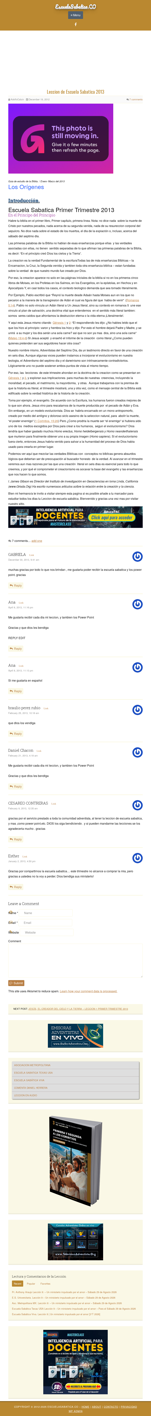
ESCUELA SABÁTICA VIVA (29, 1080)
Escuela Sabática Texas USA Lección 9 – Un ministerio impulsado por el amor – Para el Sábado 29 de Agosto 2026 (74, 1308)
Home (85, 1406)
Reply (18, 585)
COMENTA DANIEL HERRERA (31, 1087)
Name (13, 913)
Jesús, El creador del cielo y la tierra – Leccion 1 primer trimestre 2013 (78, 1009)
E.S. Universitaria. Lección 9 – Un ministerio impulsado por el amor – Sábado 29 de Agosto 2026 (63, 1297)
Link (31, 555)
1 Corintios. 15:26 (46, 421)
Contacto (111, 1406)
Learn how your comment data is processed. (88, 991)
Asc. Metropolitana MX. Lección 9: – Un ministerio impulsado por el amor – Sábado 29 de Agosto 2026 (67, 1303)
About (96, 1406)
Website (13, 932)
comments (136, 99)
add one (36, 541)
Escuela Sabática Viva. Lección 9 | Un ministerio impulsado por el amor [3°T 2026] (56, 1314)
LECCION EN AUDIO (25, 1095)
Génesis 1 (59, 322)
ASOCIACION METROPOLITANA (32, 1065)
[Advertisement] (75, 60)
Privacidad (129, 1406)
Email (13, 923)
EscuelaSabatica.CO (75, 6)
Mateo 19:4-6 (17, 338)
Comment (14, 941)
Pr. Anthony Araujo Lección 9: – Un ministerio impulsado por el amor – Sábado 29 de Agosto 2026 (64, 1292)
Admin (75, 1411)
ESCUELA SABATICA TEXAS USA (33, 1072)
